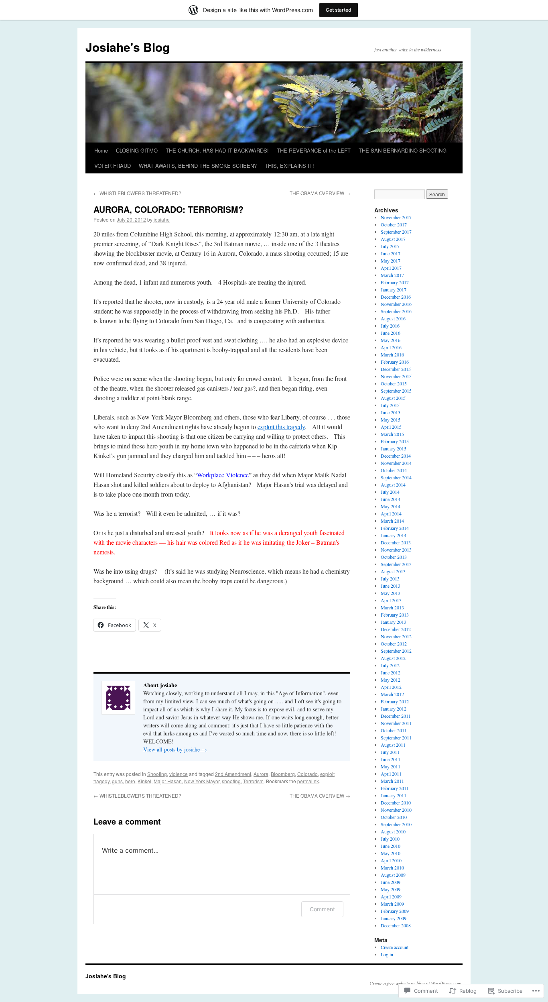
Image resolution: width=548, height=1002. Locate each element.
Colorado (307, 773)
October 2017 (394, 224)
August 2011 (393, 744)
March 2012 (392, 694)
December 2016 (396, 296)
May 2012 (390, 679)
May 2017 (390, 260)
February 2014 (395, 528)
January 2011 (393, 795)
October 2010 (394, 817)
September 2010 (396, 824)
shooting (231, 781)
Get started (338, 10)
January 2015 (393, 448)
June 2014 (390, 499)
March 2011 (392, 781)
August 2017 (393, 239)
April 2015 (391, 427)
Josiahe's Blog (127, 46)
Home (101, 150)
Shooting (157, 773)
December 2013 (396, 542)
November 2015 (396, 376)
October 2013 (394, 557)
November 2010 (396, 809)
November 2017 (396, 217)
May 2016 (390, 340)
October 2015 (394, 383)
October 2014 (394, 470)
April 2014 (391, 513)
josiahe (162, 219)
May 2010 (390, 853)
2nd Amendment (233, 773)
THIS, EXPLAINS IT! (289, 165)
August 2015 (393, 398)
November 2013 (396, 549)
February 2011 (395, 788)
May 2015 (390, 419)
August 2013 (393, 571)
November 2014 (396, 463)
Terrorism (253, 781)
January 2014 (393, 535)
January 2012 (393, 708)
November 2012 (396, 636)
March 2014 (392, 520)
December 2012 (396, 629)
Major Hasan (168, 781)
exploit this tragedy (281, 426)
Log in (387, 954)
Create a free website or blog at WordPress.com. (416, 983)
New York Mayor (201, 781)
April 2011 (391, 773)
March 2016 (392, 354)
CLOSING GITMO (137, 150)
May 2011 (390, 766)
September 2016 (396, 311)
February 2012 (395, 701)
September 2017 (396, 231)
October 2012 (394, 643)
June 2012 (390, 672)
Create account (394, 947)
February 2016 (395, 361)
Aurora (261, 773)
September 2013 (396, 564)
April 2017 (391, 268)
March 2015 (392, 434)
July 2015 (390, 405)
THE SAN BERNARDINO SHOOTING (403, 150)
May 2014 (390, 506)
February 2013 (395, 614)
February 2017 (395, 282)
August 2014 (393, 484)
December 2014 (396, 455)
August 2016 (393, 318)
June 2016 (390, 333)
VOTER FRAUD (112, 165)
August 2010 (393, 831)
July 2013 (390, 578)
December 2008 (396, 925)
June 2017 (390, 253)
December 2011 (396, 716)
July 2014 (390, 492)
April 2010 (391, 860)
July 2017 (390, 246)
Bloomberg (283, 773)
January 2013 (393, 622)
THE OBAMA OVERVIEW (320, 192)
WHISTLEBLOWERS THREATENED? (137, 192)
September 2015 (396, 390)
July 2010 (390, 838)
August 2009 (393, 875)
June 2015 (390, 412)
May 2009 (390, 889)
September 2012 (396, 651)
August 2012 (393, 658)
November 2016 (396, 304)
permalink (308, 781)
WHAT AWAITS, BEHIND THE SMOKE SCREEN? (198, 165)
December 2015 (396, 369)
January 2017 (393, 289)
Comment (322, 909)
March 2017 (392, 275)
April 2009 (391, 896)
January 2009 (393, 918)
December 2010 (396, 802)
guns (117, 781)
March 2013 (392, 607)
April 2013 (391, 600)
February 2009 (395, 911)
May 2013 (390, 593)
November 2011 (396, 723)
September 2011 (396, 737)
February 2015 (395, 441)
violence (178, 773)
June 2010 (390, 846)
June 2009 (390, 882)
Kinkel (144, 781)
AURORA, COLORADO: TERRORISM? (168, 209)
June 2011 (390, 759)
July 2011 (390, 752)
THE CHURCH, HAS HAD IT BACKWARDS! (217, 150)
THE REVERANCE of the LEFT (314, 150)
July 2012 (390, 665)
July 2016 (390, 325)
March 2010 (392, 867)
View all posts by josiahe (175, 749)
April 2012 (391, 687)
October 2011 (394, 730)
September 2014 (396, 477)
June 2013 (390, 585)
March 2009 (392, 903)
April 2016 (391, 347)
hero (130, 781)
